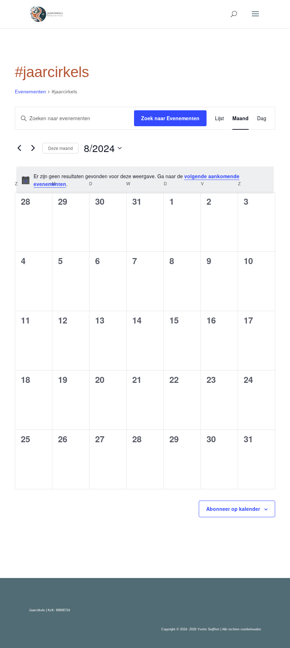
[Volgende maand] (33, 148)
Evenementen (30, 91)
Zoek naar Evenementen (170, 118)
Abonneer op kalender (233, 508)
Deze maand (60, 148)
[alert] (145, 180)
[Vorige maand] (19, 148)
